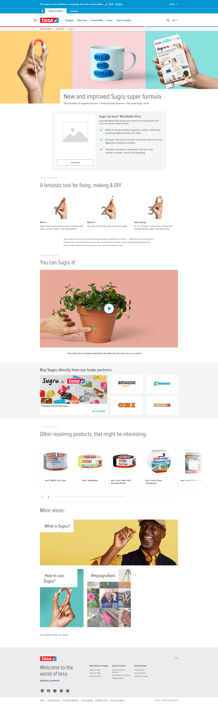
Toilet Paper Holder (141, 676)
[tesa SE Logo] (49, 20)
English (118, 4)
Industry (74, 11)
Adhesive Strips (95, 673)
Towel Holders (139, 670)
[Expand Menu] (35, 20)
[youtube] (48, 691)
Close (172, 4)
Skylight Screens (118, 678)
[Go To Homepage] (42, 10)
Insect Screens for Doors (121, 675)
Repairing (60, 29)
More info (75, 162)
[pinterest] (61, 691)
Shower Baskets (140, 673)
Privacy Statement (53, 700)
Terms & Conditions (117, 700)
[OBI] (127, 406)
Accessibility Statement (71, 700)
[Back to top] (176, 658)
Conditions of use (101, 700)
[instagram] (67, 691)
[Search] (168, 20)
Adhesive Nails (95, 670)
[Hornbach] (162, 406)
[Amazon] (127, 384)
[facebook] (55, 691)
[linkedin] (42, 691)
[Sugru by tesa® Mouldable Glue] (75, 135)
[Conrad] (162, 384)
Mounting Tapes (95, 676)
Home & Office (56, 11)
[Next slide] (48, 497)
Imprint (42, 700)
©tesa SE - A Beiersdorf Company (166, 700)
